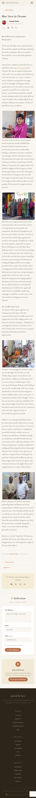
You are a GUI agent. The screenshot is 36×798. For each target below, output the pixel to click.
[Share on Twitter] (12, 27)
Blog (18, 729)
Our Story (18, 715)
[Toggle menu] (32, 3)
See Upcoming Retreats (19, 679)
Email (9, 636)
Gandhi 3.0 (18, 719)
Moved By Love (12, 3)
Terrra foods (21, 68)
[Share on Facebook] (8, 27)
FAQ (18, 752)
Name (7, 626)
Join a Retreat (18, 741)
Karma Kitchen (18, 778)
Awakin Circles (18, 770)
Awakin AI (18, 781)
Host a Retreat (18, 748)
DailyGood (18, 774)
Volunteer (18, 745)
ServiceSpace (18, 767)
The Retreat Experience (18, 726)
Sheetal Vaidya (14, 21)
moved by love (18, 696)
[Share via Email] (16, 27)
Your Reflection (9, 610)
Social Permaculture (18, 722)
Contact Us (18, 755)
